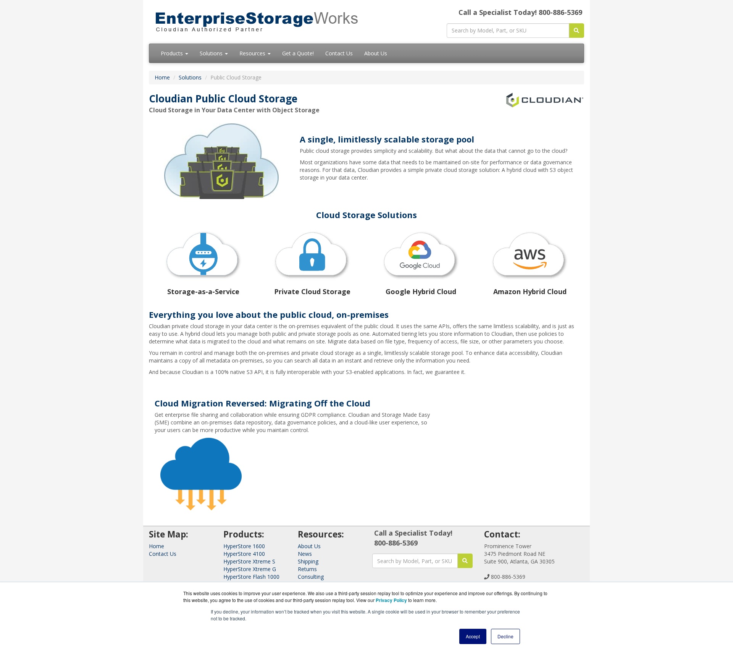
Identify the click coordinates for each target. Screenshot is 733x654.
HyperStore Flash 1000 (251, 576)
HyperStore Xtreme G (249, 569)
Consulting (311, 576)
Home (162, 77)
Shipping (308, 561)
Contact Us (339, 53)
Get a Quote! (298, 53)
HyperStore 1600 (244, 546)
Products (172, 53)
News (305, 553)
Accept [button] (473, 636)
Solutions (212, 53)
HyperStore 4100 (244, 553)
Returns (307, 569)
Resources (253, 53)
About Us (375, 53)
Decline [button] (505, 636)
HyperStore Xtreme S (249, 561)
